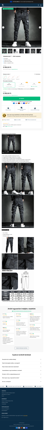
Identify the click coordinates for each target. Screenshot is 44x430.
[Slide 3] (16, 51)
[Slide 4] (21, 51)
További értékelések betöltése (21, 348)
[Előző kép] (3, 27)
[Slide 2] (10, 51)
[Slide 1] (4, 51)
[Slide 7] (38, 51)
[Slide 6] (33, 51)
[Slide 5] (27, 51)
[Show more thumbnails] (40, 51)
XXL (17, 77)
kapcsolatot (25, 415)
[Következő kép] (40, 27)
